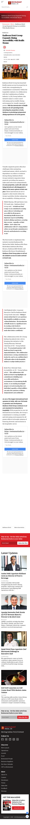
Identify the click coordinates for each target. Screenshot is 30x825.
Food (2, 756)
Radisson (5, 32)
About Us (4, 774)
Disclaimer (4, 780)
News (12, 24)
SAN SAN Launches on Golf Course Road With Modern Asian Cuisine (13, 690)
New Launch (5, 748)
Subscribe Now (18, 808)
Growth (3, 753)
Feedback (4, 788)
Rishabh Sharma (10, 50)
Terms (3, 783)
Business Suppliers (7, 761)
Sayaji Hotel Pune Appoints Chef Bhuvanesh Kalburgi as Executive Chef (13, 651)
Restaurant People (7, 759)
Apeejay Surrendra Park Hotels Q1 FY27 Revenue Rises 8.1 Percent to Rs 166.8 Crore (13, 614)
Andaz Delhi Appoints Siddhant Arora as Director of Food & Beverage (13, 575)
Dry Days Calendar (7, 764)
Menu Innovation (19, 527)
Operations (4, 750)
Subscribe (4, 785)
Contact (3, 777)
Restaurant (5, 24)
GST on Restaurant (7, 767)
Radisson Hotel (7, 527)
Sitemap (3, 791)
